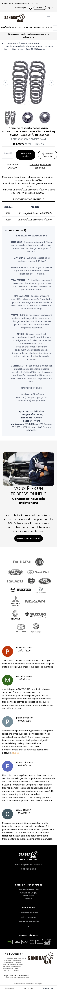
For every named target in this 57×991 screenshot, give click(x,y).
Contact (39, 27)
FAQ (28, 926)
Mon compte (20, 8)
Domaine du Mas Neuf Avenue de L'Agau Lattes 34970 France (28, 894)
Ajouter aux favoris (47, 154)
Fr (52, 8)
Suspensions (12, 43)
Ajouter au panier (26, 155)
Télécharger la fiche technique (40, 166)
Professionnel (8, 27)
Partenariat (25, 27)
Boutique (40, 8)
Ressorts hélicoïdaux (30, 43)
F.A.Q (49, 27)
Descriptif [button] (16, 230)
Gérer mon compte (28, 912)
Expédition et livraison (28, 921)
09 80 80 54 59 (7, 3)
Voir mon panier (28, 917)
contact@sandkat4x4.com (26, 3)
